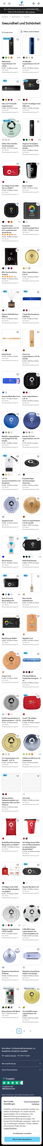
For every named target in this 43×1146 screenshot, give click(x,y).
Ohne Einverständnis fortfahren (31, 1103)
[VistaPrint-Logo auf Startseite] (21, 3)
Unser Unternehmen (10, 1070)
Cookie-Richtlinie (10, 1128)
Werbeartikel (16, 17)
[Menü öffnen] (4, 3)
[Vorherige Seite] (12, 1031)
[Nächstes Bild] (40, 10)
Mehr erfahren (30, 12)
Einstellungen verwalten (22, 1133)
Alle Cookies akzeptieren (22, 1139)
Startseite (5, 17)
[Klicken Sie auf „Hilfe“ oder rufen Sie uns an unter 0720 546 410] (33, 3)
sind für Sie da (10, 1056)
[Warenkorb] (38, 3)
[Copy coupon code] (37, 9)
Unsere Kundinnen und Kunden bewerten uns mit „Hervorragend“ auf (18, 1096)
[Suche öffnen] (9, 3)
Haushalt (26, 17)
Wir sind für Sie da (9, 1064)
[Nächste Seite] (30, 1031)
